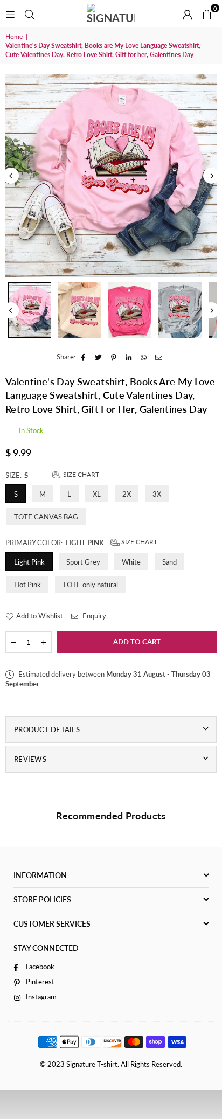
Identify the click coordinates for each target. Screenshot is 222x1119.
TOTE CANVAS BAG (46, 516)
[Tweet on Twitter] (99, 357)
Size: (52, 474)
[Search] (29, 13)
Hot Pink (27, 584)
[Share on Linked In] (129, 357)
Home (14, 36)
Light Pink (29, 562)
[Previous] (11, 176)
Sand (169, 562)
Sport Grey (83, 562)
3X (156, 494)
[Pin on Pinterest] (114, 357)
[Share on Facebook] (84, 357)
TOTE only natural (90, 584)
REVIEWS (30, 759)
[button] (207, 13)
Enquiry (93, 615)
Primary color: (81, 542)
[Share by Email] (159, 357)
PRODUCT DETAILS (47, 729)
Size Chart (80, 474)
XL (97, 494)
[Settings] (187, 13)
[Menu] (10, 13)
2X (126, 494)
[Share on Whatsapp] (144, 357)
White (131, 562)
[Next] (211, 176)
